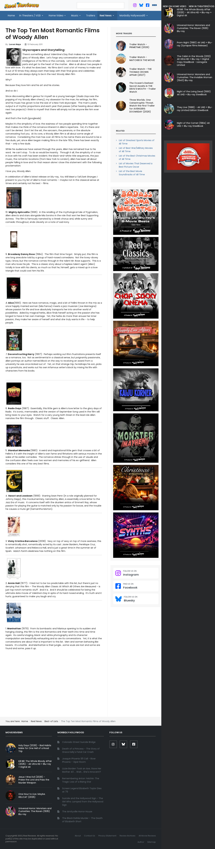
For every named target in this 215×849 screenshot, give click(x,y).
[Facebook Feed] (147, 5)
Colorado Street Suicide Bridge (79, 742)
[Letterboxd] (154, 5)
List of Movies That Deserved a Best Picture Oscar (135, 165)
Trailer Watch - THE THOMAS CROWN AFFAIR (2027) (140, 72)
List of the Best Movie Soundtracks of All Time (132, 173)
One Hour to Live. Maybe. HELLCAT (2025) (31, 795)
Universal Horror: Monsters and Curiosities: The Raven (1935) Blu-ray (193, 28)
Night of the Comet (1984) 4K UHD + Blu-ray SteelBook (193, 124)
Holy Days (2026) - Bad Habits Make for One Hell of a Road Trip (34, 748)
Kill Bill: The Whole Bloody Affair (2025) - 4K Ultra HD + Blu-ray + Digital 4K (35, 764)
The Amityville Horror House (77, 811)
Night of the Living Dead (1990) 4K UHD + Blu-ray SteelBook (194, 93)
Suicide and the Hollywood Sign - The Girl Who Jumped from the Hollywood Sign (82, 801)
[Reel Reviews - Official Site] (21, 5)
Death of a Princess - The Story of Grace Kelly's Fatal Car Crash (81, 750)
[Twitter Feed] (134, 5)
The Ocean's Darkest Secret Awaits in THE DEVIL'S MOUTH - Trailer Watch (142, 87)
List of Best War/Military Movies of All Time (136, 149)
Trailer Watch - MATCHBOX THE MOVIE (142, 59)
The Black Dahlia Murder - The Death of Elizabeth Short (82, 820)
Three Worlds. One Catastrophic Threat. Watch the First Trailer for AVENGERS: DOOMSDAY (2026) (142, 105)
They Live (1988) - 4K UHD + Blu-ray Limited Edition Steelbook (194, 109)
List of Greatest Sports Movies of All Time (136, 142)
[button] (31, 15)
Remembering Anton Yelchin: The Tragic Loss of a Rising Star (80, 780)
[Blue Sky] (141, 5)
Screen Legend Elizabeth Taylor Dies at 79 (82, 790)
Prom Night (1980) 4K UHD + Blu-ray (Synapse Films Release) (194, 44)
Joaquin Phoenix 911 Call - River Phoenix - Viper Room (79, 760)
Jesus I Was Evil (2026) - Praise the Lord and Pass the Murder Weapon (33, 779)
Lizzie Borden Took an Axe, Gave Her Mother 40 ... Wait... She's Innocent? (81, 770)
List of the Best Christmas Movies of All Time (137, 157)
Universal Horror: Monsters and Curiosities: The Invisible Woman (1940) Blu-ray (194, 77)
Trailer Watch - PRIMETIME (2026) (139, 46)
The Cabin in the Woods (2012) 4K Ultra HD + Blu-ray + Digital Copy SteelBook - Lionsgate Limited (194, 61)
